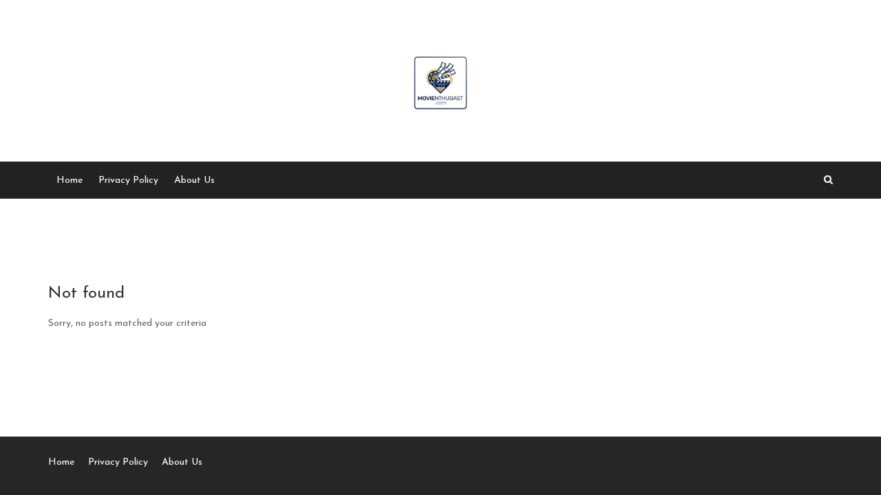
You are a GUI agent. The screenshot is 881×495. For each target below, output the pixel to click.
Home (69, 180)
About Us (194, 180)
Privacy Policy (128, 180)
